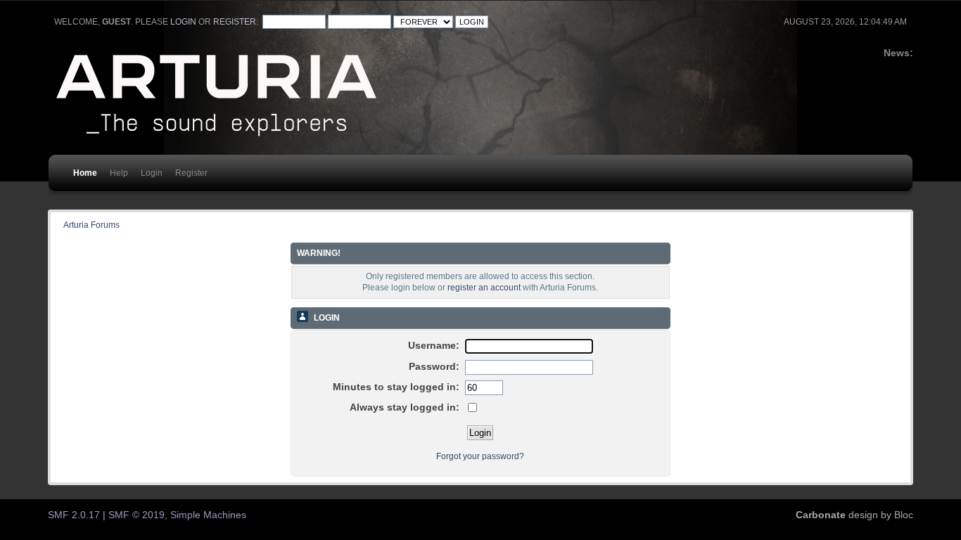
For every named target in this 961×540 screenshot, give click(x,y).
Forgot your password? (480, 456)
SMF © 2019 (136, 515)
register (234, 22)
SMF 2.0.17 (74, 515)
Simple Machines (208, 515)
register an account (484, 287)
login (183, 22)
